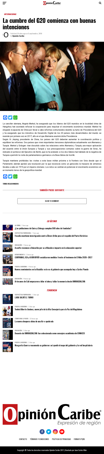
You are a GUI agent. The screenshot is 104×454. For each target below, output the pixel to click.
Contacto (23, 439)
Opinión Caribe (18, 35)
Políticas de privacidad (61, 439)
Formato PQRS (79, 439)
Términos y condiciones (39, 439)
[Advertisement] (52, 373)
